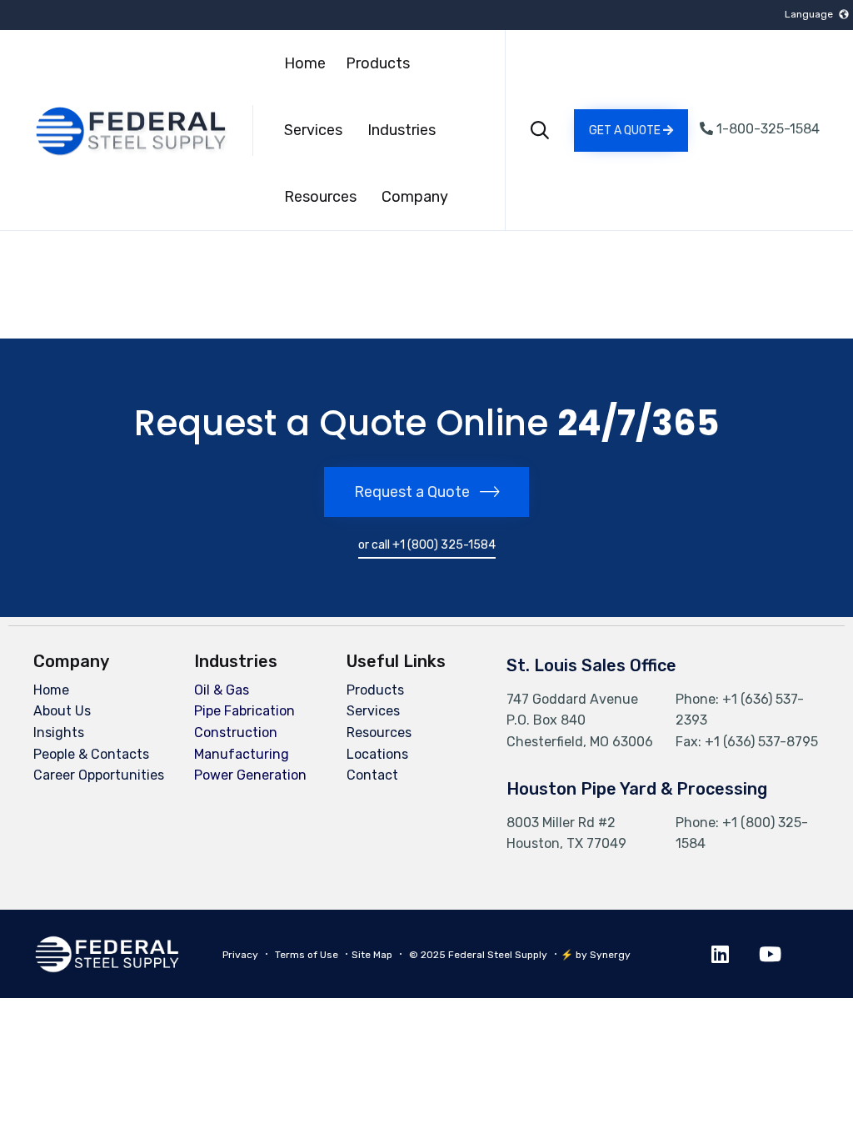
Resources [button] (320, 197)
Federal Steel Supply (497, 955)
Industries (401, 130)
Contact (372, 775)
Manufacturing (241, 754)
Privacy (240, 955)
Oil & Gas (221, 690)
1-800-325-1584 (766, 129)
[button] (631, 130)
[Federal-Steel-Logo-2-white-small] (106, 968)
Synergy (610, 955)
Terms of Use (306, 955)
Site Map (372, 955)
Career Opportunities (98, 775)
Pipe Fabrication (244, 711)
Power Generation (250, 775)
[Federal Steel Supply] (110, 130)
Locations (377, 754)
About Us (62, 711)
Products (378, 63)
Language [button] (809, 14)
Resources (379, 732)
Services (313, 130)
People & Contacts (91, 754)
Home (305, 63)
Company (415, 197)
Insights (58, 732)
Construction (235, 732)
